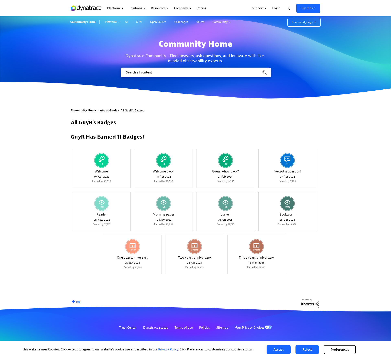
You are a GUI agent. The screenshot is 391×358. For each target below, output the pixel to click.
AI (126, 22)
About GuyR (108, 110)
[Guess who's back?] (225, 160)
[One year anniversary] (132, 246)
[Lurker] (225, 203)
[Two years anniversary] (194, 246)
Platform (111, 22)
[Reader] (101, 203)
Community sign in (304, 22)
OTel (139, 22)
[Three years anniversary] (256, 246)
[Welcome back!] (163, 160)
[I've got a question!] (287, 160)
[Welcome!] (101, 160)
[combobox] (195, 72)
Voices (200, 22)
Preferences (340, 350)
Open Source (158, 22)
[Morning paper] (163, 203)
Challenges (181, 22)
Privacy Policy (168, 349)
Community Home (83, 22)
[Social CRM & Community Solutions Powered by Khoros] (310, 303)
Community (220, 22)
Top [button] (78, 302)
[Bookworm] (287, 203)
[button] (279, 349)
